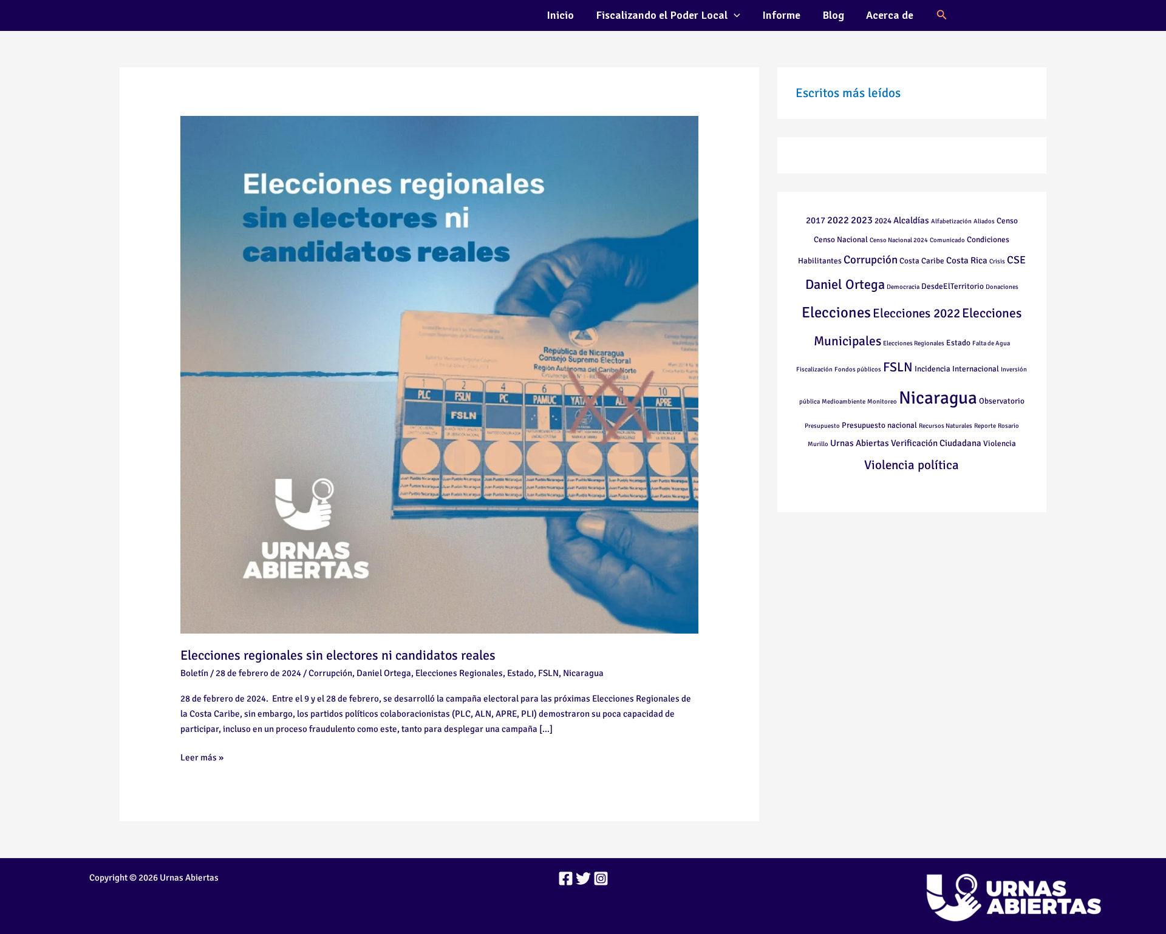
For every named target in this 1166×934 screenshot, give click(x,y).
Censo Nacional (841, 239)
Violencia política (911, 465)
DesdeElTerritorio (952, 286)
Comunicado (947, 240)
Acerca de (889, 15)
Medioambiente (843, 401)
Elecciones (836, 312)
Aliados (984, 221)
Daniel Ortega (383, 673)
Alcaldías (911, 220)
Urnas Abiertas (859, 443)
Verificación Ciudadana (936, 443)
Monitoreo (882, 401)
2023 (862, 220)
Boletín (194, 673)
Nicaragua (583, 673)
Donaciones (1002, 287)
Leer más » (201, 756)
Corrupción (330, 673)
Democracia (903, 287)
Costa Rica (966, 260)
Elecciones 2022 (916, 313)
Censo (1007, 220)
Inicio (560, 15)
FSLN (548, 673)
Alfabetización (951, 221)
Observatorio (1002, 401)
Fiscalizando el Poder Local (662, 15)
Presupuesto (822, 426)
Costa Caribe (921, 260)
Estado (520, 673)
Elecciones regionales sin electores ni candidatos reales (338, 655)
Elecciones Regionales (459, 673)
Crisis (997, 261)
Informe (781, 15)
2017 (815, 220)
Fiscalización (814, 369)
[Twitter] (583, 878)
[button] (734, 15)
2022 (838, 220)
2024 (883, 220)
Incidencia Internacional (957, 369)
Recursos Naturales (945, 426)
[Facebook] (565, 878)
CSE (1016, 259)
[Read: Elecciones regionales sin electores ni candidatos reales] (439, 373)
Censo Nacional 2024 (899, 240)
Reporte (985, 426)
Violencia (999, 443)
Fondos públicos (857, 369)
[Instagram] (601, 878)
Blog (833, 15)
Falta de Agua (991, 343)
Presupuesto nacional (879, 425)
